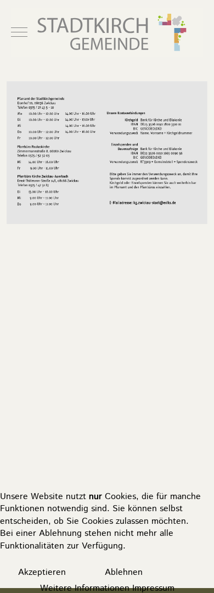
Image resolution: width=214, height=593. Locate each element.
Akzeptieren (42, 572)
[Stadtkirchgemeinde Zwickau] (107, 32)
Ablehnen (124, 572)
